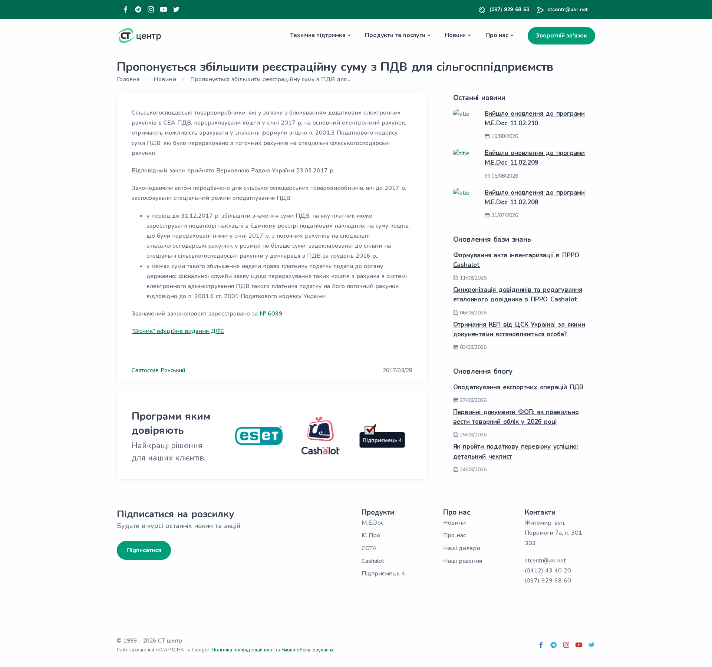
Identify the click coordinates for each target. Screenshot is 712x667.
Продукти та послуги (395, 35)
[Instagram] (151, 10)
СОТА (369, 548)
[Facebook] (125, 10)
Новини (455, 35)
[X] (176, 10)
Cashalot (373, 561)
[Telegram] (138, 10)
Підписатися (143, 550)
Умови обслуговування (307, 650)
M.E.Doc (372, 523)
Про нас (496, 35)
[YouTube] (163, 10)
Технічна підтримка (317, 35)
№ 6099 (271, 314)
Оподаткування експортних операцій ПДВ (518, 387)
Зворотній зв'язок (561, 36)
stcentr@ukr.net (568, 9)
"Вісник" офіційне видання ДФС (178, 331)
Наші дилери (461, 548)
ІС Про (371, 535)
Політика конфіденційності (243, 650)
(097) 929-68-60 (509, 9)
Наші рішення (462, 561)
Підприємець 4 (383, 573)
